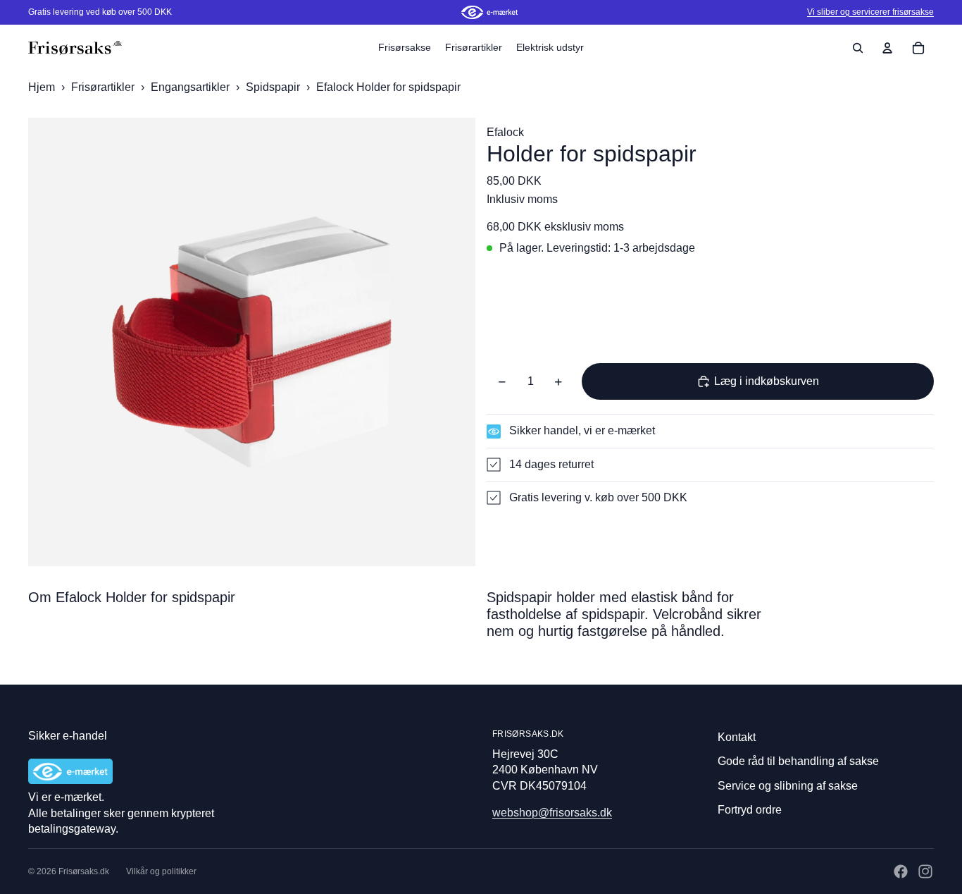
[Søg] (857, 47)
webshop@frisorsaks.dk (552, 813)
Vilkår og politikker (161, 871)
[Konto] (887, 47)
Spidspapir (274, 87)
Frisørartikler (104, 87)
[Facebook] (900, 871)
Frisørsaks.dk (83, 871)
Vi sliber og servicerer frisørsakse (870, 12)
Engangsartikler (191, 87)
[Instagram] (925, 871)
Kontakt (737, 737)
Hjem (41, 87)
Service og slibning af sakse (788, 786)
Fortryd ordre (750, 810)
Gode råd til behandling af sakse (798, 761)
